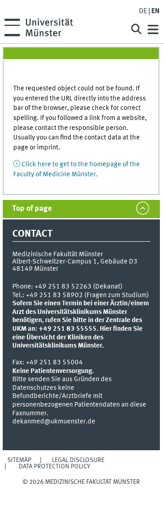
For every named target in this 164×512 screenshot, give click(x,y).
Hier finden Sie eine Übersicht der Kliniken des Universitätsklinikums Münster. (77, 337)
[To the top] (81, 491)
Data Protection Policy (54, 466)
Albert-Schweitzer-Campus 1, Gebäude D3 (75, 261)
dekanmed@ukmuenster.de (53, 421)
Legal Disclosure (78, 460)
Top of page (32, 209)
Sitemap (19, 460)
